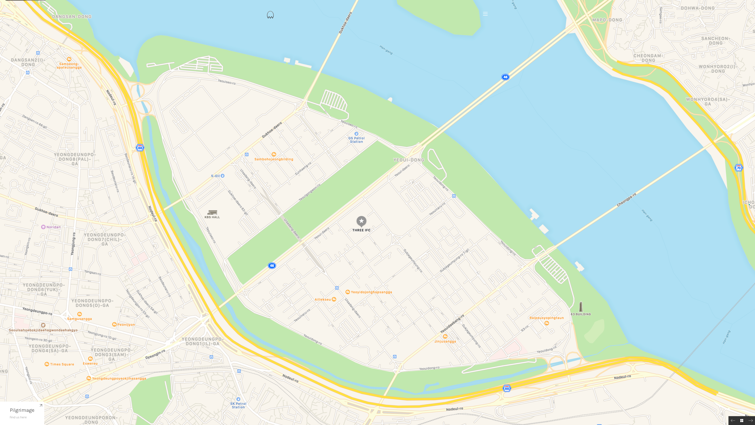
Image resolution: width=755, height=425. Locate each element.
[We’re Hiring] (732, 420)
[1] (749, 204)
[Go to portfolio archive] (741, 420)
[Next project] (750, 420)
